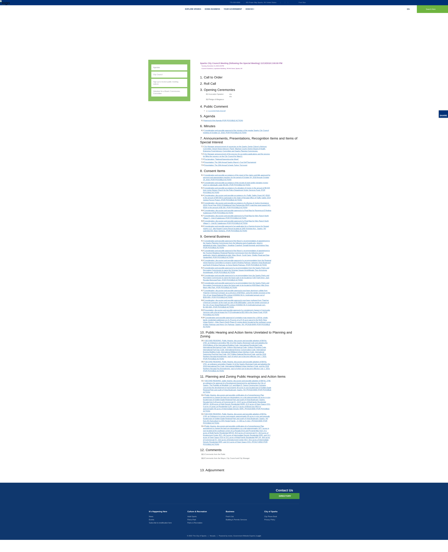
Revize (230, 536)
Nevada (212, 536)
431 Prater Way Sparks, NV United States (261, 2)
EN (408, 9)
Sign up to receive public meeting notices (165, 83)
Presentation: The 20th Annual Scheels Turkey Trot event (225, 165)
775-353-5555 (235, 2)
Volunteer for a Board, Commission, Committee (166, 92)
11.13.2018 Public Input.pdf (217, 111)
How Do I (250, 9)
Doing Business (212, 9)
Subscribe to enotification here (160, 523)
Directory (285, 496)
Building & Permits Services (236, 520)
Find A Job (230, 516)
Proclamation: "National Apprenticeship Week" (221, 159)
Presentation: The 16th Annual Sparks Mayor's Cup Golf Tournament (230, 162)
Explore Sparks (193, 9)
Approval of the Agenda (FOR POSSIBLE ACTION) (223, 120)
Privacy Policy (269, 520)
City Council (157, 75)
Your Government (233, 9)
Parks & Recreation (194, 523)
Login (258, 536)
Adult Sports (192, 516)
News (151, 516)
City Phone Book (270, 516)
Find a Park (191, 520)
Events (151, 520)
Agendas (156, 67)
